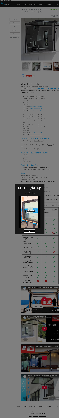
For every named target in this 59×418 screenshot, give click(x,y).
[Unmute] (23, 226)
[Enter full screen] (38, 226)
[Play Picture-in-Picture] (36, 226)
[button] (29, 231)
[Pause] (21, 226)
